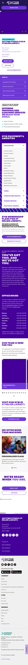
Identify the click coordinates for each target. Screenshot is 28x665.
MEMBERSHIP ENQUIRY (14, 241)
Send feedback (6, 544)
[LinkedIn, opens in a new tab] (12, 564)
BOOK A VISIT (14, 7)
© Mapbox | (17, 513)
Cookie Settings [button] (5, 659)
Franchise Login (4, 603)
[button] (22, 31)
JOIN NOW (8, 65)
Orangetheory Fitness (5, 642)
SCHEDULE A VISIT (14, 419)
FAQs (2, 621)
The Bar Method (4, 644)
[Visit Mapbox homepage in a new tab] (3, 513)
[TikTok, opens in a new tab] (15, 564)
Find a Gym (3, 598)
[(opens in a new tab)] (3, 535)
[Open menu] (3, 3)
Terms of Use (4, 584)
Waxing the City (4, 646)
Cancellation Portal (5, 623)
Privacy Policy (4, 581)
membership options (12, 305)
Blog (2, 618)
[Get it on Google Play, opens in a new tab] (16, 572)
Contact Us (5, 56)
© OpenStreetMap (24, 513)
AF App (2, 615)
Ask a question (6, 548)
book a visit (16, 307)
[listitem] (14, 374)
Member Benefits (4, 610)
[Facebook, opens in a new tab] (2, 564)
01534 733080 (5, 54)
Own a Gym (3, 600)
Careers (3, 578)
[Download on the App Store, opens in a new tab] (6, 572)
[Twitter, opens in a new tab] (8, 564)
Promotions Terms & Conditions (7, 592)
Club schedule (6, 551)
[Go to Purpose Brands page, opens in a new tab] (6, 633)
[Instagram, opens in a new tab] (5, 564)
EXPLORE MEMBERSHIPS (14, 236)
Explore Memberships (14, 70)
